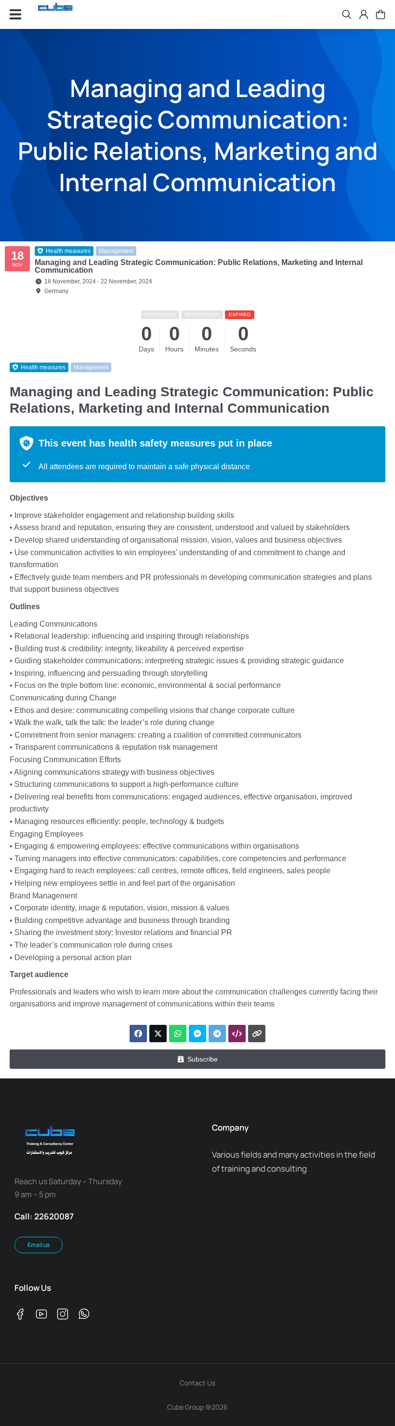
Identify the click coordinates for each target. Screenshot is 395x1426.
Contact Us (197, 1382)
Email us (38, 1245)
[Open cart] (380, 14)
